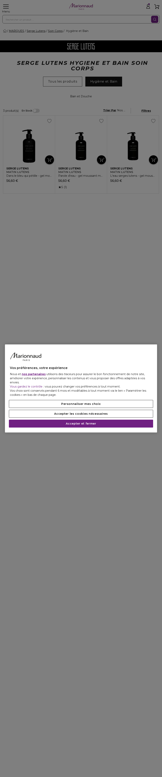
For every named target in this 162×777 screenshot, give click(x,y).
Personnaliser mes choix (81, 404)
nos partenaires (34, 374)
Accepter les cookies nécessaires (81, 414)
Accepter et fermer (81, 424)
